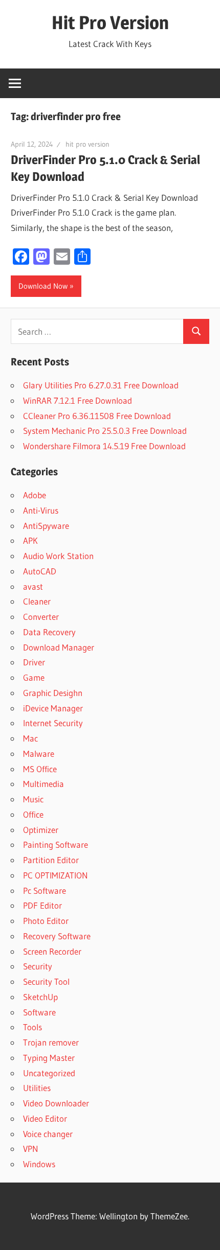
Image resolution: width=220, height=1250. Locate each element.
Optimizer (40, 829)
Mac (30, 738)
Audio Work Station (58, 555)
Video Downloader (56, 1103)
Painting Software (55, 844)
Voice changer (48, 1133)
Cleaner (37, 601)
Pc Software (44, 890)
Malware (38, 753)
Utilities (37, 1087)
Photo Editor (46, 920)
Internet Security (53, 722)
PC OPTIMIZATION (55, 875)
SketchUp (40, 996)
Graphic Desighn (52, 692)
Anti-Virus (40, 510)
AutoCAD (39, 571)
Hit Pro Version (110, 22)
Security (37, 966)
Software (39, 1012)
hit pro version (87, 144)
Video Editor (45, 1118)
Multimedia (43, 783)
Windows (39, 1164)
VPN (30, 1148)
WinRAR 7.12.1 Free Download (77, 400)
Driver (34, 662)
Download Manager (58, 647)
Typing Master (49, 1057)
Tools (32, 1027)
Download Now (43, 286)
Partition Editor (51, 859)
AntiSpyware (46, 525)
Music (33, 799)
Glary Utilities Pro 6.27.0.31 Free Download (101, 385)
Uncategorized (49, 1073)
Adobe (34, 495)
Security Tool (46, 981)
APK (30, 540)
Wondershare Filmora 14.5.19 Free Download (104, 446)
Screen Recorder (52, 951)
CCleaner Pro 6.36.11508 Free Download (97, 415)
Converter (41, 616)
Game (34, 677)
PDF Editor (42, 905)
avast (33, 586)
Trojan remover (51, 1042)
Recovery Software (57, 936)
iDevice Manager (53, 708)
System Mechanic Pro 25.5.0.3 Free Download (105, 430)
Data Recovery (49, 632)
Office (33, 814)
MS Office (40, 768)
